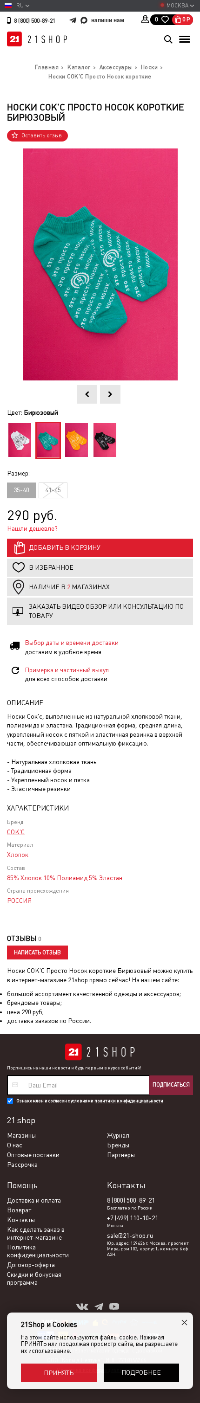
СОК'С (16, 832)
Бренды (118, 1145)
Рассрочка (22, 1164)
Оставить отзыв (41, 135)
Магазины (21, 1135)
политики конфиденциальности (128, 1100)
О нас (14, 1145)
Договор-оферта (31, 1264)
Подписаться (171, 1085)
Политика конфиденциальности (38, 1251)
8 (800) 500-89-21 (34, 21)
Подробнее (141, 1372)
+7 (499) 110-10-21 (132, 1218)
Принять (58, 1373)
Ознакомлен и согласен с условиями (89, 1100)
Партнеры (121, 1154)
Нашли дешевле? (32, 528)
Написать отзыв (37, 952)
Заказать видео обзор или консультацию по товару (106, 611)
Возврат (19, 1210)
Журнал (118, 1135)
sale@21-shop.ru (130, 1235)
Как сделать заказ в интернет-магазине (36, 1233)
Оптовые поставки (33, 1154)
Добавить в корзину (64, 547)
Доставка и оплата (34, 1200)
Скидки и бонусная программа (34, 1278)
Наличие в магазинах (69, 587)
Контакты (21, 1219)
